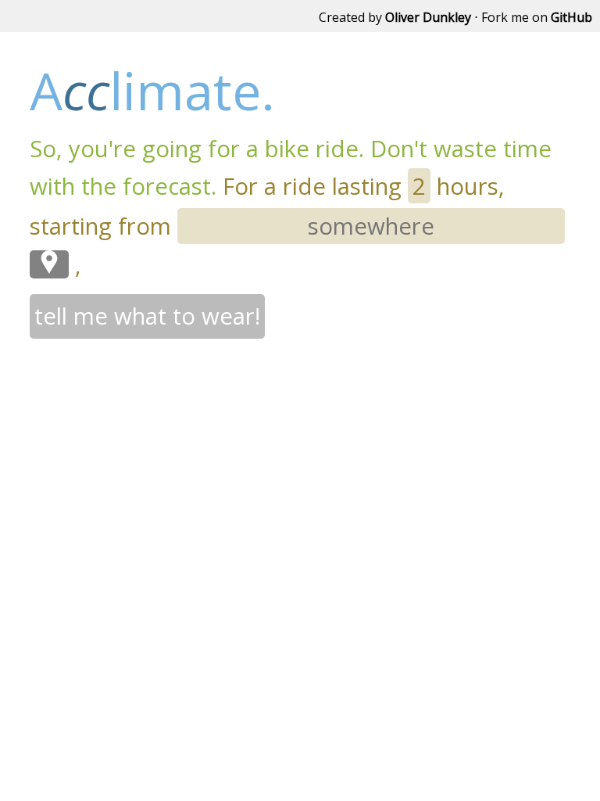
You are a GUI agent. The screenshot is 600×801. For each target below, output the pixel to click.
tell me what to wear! (147, 316)
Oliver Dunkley (428, 17)
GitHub (571, 17)
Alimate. (152, 90)
